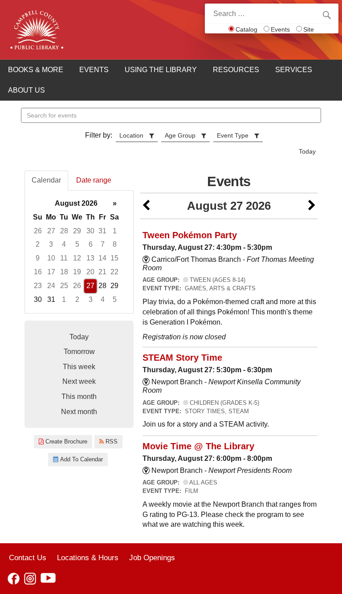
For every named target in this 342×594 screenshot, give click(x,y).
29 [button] (77, 231)
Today (307, 151)
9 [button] (38, 258)
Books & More (35, 69)
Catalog (246, 29)
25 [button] (64, 285)
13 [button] (90, 258)
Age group (180, 135)
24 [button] (51, 285)
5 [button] (77, 244)
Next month (79, 411)
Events (280, 29)
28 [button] (64, 231)
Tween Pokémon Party (189, 235)
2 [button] (38, 244)
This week (79, 366)
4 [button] (64, 244)
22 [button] (114, 272)
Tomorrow (79, 351)
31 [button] (102, 231)
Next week (79, 381)
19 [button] (77, 272)
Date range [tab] (93, 180)
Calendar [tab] (46, 180)
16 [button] (38, 272)
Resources (236, 69)
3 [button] (51, 244)
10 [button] (51, 258)
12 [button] (77, 258)
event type (232, 135)
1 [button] (115, 231)
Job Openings (152, 557)
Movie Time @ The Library (198, 446)
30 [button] (90, 231)
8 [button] (115, 244)
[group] (79, 252)
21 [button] (102, 272)
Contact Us (27, 557)
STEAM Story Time (182, 357)
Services (293, 69)
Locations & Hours (87, 557)
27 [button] (51, 231)
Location (131, 135)
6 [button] (91, 244)
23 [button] (38, 285)
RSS (111, 441)
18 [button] (64, 272)
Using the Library (161, 69)
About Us (26, 90)
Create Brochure (65, 441)
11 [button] (64, 258)
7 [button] (103, 244)
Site (308, 29)
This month (79, 396)
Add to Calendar (80, 459)
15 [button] (114, 258)
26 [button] (38, 231)
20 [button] (90, 272)
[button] (146, 206)
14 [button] (102, 258)
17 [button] (51, 272)
